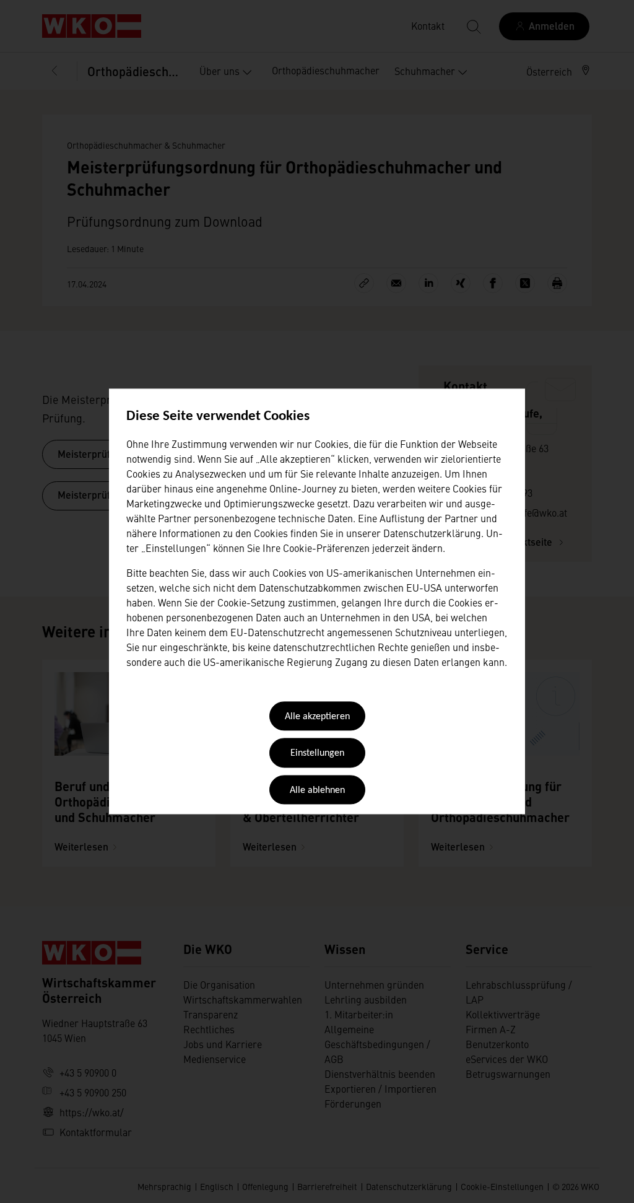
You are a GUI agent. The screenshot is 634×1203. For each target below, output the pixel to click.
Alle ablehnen (317, 790)
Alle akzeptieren (317, 717)
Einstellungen (317, 754)
